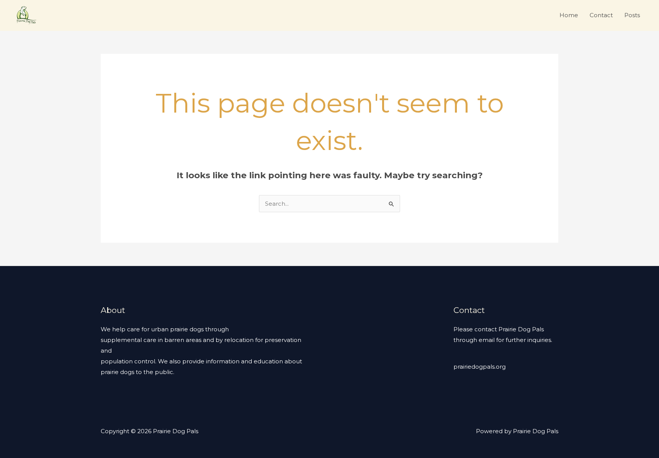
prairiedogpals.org (479, 366)
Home (568, 15)
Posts (632, 15)
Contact (601, 15)
